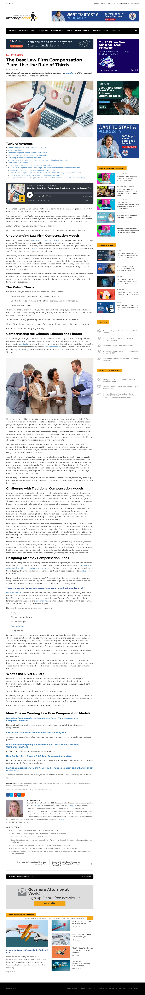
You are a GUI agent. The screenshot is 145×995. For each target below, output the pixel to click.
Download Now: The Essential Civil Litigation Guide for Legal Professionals (40, 845)
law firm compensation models (46, 240)
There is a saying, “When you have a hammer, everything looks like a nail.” (39, 160)
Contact (122, 988)
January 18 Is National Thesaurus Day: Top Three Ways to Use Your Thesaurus (66, 864)
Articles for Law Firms (49, 876)
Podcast (26, 785)
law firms (35, 248)
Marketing (23, 31)
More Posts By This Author (17, 822)
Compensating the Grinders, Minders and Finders (27, 153)
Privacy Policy (73, 988)
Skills (69, 31)
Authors (103, 3)
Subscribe (116, 31)
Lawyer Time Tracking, (14, 785)
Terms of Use (102, 988)
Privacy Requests (88, 988)
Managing (12, 31)
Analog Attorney (82, 31)
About (96, 3)
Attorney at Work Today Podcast (36, 918)
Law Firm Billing (54, 918)
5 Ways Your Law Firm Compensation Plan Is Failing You (32, 170)
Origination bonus (19, 626)
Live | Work (43, 31)
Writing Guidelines (123, 3)
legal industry (42, 601)
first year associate (53, 347)
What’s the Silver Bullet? (18, 163)
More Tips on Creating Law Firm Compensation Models (30, 165)
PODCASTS (97, 31)
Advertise (113, 988)
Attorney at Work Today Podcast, (27, 783)
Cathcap (37, 806)
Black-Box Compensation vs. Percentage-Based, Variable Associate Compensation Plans (45, 168)
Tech (33, 31)
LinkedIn (62, 819)
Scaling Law (72, 806)
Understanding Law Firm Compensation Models (27, 148)
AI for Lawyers (57, 31)
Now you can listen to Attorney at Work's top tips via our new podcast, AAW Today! (44, 848)
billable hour (86, 571)
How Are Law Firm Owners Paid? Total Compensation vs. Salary (35, 175)
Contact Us (135, 3)
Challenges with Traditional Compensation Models (28, 155)
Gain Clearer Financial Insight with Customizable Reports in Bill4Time (38, 834)
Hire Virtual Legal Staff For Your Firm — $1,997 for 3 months (34, 830)
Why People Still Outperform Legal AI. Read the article (32, 837)
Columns (111, 3)
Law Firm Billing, (45, 783)
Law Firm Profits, (84, 783)
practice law (24, 344)
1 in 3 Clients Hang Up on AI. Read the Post (118, 345)
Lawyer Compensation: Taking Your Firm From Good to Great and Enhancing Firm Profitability (47, 178)
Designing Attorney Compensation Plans (24, 158)
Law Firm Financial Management (74, 918)
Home (136, 988)
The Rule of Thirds (15, 150)
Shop (106, 31)
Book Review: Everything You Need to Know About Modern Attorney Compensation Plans (45, 173)
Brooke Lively (13, 69)
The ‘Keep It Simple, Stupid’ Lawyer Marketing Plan (32, 863)
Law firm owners (13, 593)
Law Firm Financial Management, (64, 783)
